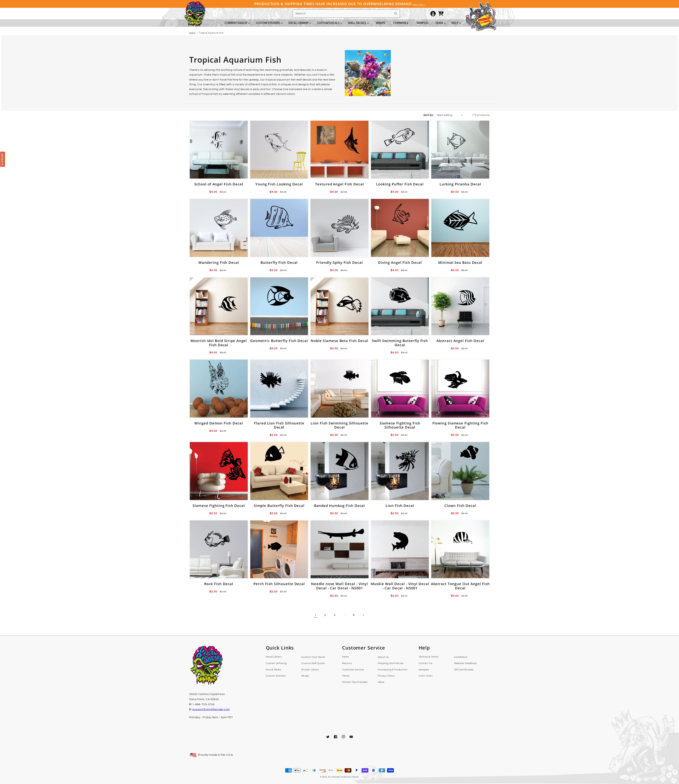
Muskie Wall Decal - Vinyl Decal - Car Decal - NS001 (400, 586)
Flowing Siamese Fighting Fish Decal (460, 425)
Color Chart (426, 676)
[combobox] (346, 14)
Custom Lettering (276, 663)
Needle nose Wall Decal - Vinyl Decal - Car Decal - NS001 (339, 586)
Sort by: (428, 115)
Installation (461, 657)
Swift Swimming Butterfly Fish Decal (400, 343)
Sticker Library (310, 669)
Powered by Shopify (350, 777)
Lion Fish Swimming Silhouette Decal (339, 425)
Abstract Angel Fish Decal (460, 341)
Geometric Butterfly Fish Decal (279, 341)
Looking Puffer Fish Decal (400, 184)
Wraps (305, 676)
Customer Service (353, 669)
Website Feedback (465, 663)
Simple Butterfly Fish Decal (279, 506)
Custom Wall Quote (313, 663)
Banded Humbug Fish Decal (339, 506)
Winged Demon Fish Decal (218, 423)
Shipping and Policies (391, 663)
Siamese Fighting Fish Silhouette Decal (400, 425)
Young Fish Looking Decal (279, 184)
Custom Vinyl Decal (313, 657)
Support (2, 159)
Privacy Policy (386, 676)
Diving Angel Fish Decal (400, 262)
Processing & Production (393, 669)
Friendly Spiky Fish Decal (339, 262)
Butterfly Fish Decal (279, 262)
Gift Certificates (464, 669)
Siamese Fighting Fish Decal (219, 506)
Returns (347, 663)
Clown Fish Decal (460, 506)
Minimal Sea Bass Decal (460, 262)
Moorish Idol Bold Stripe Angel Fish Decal (218, 343)
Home (192, 33)
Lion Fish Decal (400, 506)
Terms (346, 676)
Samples (424, 669)
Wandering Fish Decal (218, 262)
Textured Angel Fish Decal (339, 184)
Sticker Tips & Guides (355, 682)
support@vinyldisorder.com (211, 709)
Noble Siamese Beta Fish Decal (339, 341)
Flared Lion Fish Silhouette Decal (279, 425)
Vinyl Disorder (334, 777)
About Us (383, 657)
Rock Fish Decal (218, 584)
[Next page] (363, 615)
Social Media (273, 669)
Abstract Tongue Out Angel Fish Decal (460, 586)
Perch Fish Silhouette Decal (279, 584)
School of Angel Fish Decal (218, 184)
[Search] (396, 13)
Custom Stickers (276, 676)
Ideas (381, 682)
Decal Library (274, 657)
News (345, 657)
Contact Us (426, 663)
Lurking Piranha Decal (460, 184)
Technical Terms (429, 657)
